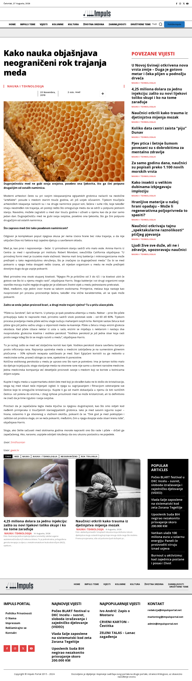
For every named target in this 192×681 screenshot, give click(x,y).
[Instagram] (180, 4)
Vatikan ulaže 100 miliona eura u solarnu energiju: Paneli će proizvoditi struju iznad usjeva (167, 540)
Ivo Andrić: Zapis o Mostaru (115, 612)
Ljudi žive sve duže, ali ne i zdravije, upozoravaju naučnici (159, 247)
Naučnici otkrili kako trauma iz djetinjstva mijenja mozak (160, 115)
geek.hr (14, 450)
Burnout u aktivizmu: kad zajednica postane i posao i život (167, 559)
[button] (158, 24)
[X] (184, 4)
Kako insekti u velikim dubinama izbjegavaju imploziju (152, 186)
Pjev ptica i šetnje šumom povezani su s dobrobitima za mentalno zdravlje (158, 147)
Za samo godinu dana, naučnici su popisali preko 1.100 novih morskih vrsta (159, 167)
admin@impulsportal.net (163, 623)
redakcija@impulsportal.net (165, 610)
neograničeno (69, 456)
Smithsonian (17, 442)
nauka (26, 456)
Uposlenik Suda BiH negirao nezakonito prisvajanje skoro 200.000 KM (165, 520)
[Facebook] (177, 4)
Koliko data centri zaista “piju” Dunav (159, 130)
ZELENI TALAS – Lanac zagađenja (117, 634)
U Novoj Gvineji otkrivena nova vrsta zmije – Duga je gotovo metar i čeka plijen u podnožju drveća (160, 71)
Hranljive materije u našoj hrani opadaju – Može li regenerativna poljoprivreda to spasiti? (160, 208)
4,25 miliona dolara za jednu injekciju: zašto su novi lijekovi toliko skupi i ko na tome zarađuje (159, 95)
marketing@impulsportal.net (165, 617)
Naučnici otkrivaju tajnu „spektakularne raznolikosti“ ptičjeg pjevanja (158, 230)
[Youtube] (187, 4)
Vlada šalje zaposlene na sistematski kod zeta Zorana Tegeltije (166, 503)
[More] (103, 94)
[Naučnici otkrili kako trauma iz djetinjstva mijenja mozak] (108, 488)
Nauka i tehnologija (25, 86)
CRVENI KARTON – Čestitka (114, 623)
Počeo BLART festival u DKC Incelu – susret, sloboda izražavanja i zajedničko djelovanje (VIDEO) (167, 485)
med (16, 456)
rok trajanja (89, 456)
